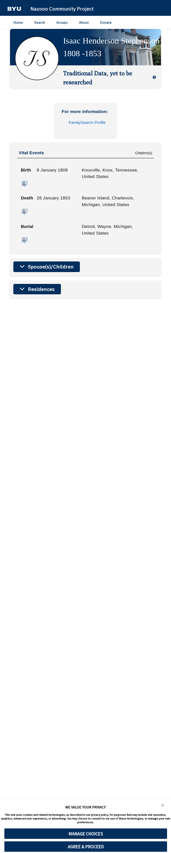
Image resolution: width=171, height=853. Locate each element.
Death (27, 197)
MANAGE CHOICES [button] (86, 834)
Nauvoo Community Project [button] (62, 9)
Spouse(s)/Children (51, 266)
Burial (27, 226)
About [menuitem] (84, 22)
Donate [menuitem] (106, 22)
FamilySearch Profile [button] (87, 122)
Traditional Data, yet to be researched (97, 78)
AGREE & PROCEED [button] (86, 846)
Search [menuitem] (39, 22)
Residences (41, 289)
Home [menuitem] (18, 22)
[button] (14, 9)
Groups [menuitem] (62, 22)
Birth (26, 170)
